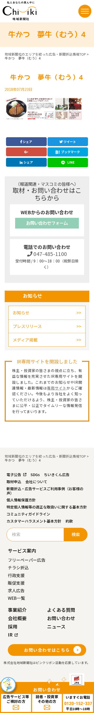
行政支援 (16, 575)
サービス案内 (22, 550)
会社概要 (17, 618)
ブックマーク (70, 151)
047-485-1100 (49, 253)
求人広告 (16, 590)
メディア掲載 (25, 340)
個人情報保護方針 (21, 499)
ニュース (56, 626)
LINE (70, 162)
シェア (27, 141)
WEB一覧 (16, 598)
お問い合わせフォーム (47, 223)
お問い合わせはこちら (47, 650)
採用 (12, 626)
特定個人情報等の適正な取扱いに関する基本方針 (47, 507)
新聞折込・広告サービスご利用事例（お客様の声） (45, 491)
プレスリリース (27, 326)
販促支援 (16, 583)
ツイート (69, 141)
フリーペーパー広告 (26, 560)
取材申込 (14, 481)
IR (10, 634)
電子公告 (14, 474)
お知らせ (21, 312)
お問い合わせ (61, 618)
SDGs (35, 474)
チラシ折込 (18, 567)
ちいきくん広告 (56, 474)
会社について (36, 481)
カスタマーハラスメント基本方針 (34, 521)
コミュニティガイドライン (28, 514)
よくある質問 (61, 609)
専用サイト (57, 388)
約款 (69, 521)
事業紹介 (17, 609)
